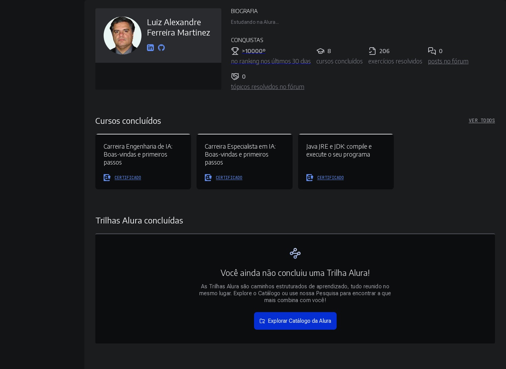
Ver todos (482, 120)
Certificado (128, 177)
